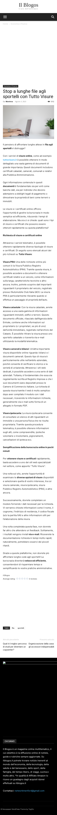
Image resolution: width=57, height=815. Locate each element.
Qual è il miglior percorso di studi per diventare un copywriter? (15, 646)
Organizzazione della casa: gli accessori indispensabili (41, 645)
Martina (9, 101)
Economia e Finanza (19, 24)
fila (13, 628)
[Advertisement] (28, 55)
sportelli (21, 628)
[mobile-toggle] (5, 17)
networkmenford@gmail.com (29, 790)
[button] (53, 17)
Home (5, 24)
